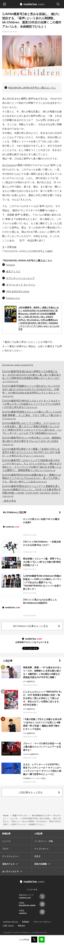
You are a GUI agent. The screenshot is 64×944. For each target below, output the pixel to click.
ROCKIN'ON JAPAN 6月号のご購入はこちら (32, 87)
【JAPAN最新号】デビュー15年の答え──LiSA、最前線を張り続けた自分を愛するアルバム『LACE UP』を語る (31, 441)
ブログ (5, 848)
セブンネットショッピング (20, 278)
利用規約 (25, 922)
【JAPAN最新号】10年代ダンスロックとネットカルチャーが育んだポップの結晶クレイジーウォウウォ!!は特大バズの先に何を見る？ (31, 404)
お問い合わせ (8, 926)
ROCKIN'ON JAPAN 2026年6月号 (17, 365)
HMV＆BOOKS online (17, 291)
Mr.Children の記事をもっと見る (30, 626)
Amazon (10, 264)
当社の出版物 (40, 864)
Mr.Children (8, 165)
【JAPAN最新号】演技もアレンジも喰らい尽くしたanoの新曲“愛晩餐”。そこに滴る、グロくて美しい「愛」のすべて (32, 415)
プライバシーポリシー (42, 922)
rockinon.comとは (10, 922)
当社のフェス (8, 864)
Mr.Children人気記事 (14, 512)
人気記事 (8, 660)
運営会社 (21, 926)
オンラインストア (10, 871)
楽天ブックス (13, 271)
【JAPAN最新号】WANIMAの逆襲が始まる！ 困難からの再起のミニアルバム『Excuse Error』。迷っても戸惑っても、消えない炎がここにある (31, 478)
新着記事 (6, 833)
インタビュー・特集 (43, 841)
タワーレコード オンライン (20, 284)
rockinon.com (32, 4)
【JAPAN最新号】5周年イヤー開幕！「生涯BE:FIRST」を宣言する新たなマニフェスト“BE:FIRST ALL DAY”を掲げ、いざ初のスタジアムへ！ (31, 452)
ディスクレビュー (10, 856)
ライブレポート (41, 848)
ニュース (6, 841)
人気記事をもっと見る (30, 792)
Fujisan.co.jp (13, 298)
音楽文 (37, 856)
